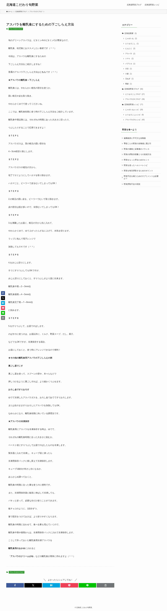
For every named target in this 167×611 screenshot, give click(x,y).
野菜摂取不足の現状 (132, 184)
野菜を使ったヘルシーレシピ (136, 165)
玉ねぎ (129, 79)
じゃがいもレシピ (134, 110)
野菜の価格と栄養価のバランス (136, 149)
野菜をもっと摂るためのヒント (136, 160)
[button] (15, 585)
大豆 (128, 69)
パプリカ (130, 64)
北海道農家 (130, 33)
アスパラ (130, 54)
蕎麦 (128, 84)
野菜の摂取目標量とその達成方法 (137, 154)
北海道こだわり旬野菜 (22, 4)
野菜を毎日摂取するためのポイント (138, 171)
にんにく (130, 48)
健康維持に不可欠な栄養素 (135, 138)
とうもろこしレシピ (134, 115)
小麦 (128, 74)
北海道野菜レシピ (133, 104)
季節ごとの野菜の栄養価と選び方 (137, 143)
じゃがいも (131, 38)
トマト (129, 59)
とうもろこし (132, 44)
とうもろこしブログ (135, 94)
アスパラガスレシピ (135, 120)
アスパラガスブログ (15, 29)
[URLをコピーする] (105, 585)
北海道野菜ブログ (133, 89)
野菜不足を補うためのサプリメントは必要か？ (141, 177)
